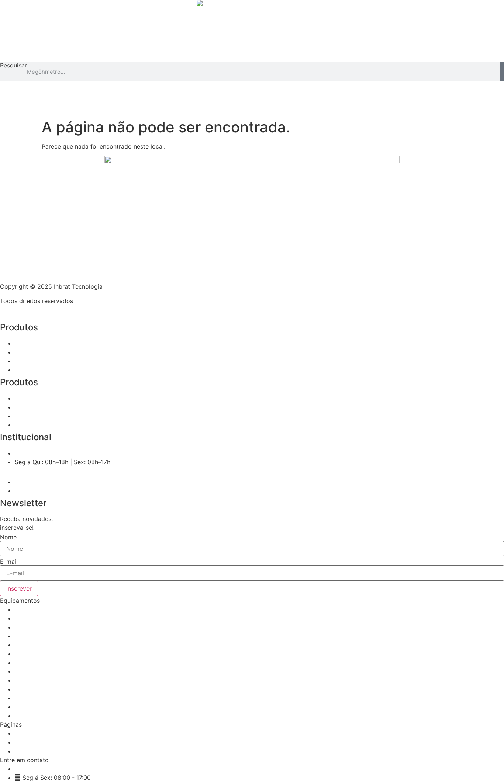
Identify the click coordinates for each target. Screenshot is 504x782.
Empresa (333, 107)
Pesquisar (13, 65)
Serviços (251, 107)
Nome (8, 537)
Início (127, 107)
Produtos (163, 107)
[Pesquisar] (502, 71)
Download (292, 107)
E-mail (9, 561)
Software (211, 107)
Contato (372, 107)
